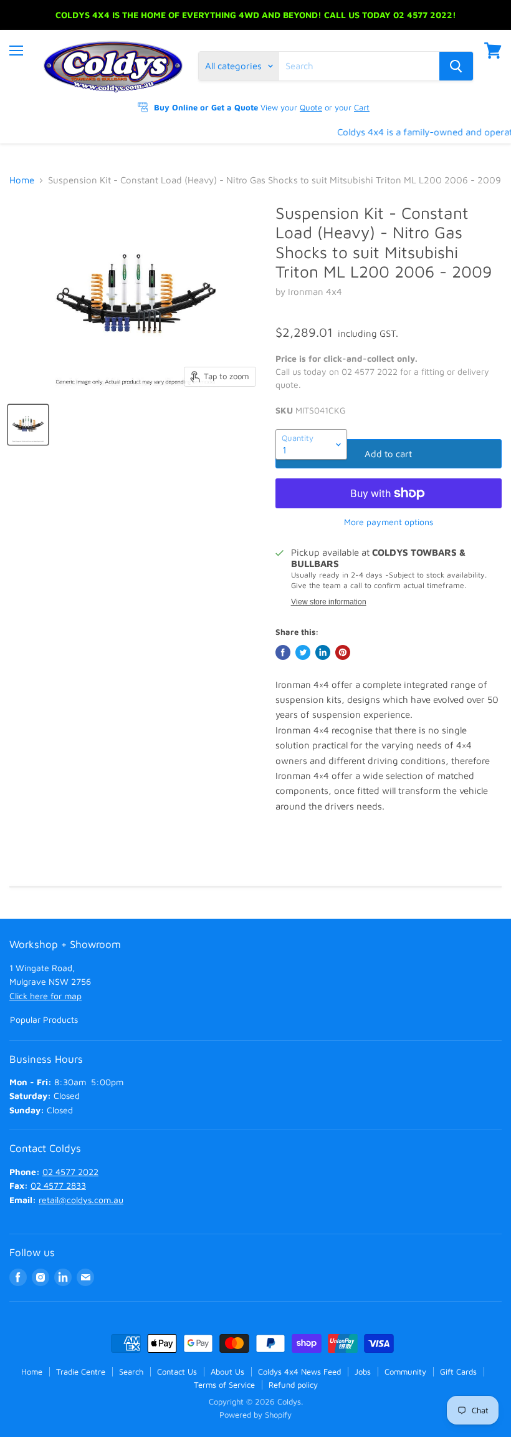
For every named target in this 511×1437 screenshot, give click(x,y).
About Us (227, 1372)
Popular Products (44, 1019)
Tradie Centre (80, 1372)
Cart (362, 107)
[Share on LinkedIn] (322, 652)
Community (405, 1372)
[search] (359, 66)
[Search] (456, 66)
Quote (311, 107)
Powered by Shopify (255, 1415)
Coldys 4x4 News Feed (299, 1372)
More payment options (388, 522)
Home (21, 180)
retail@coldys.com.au (81, 1199)
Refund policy (293, 1385)
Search (131, 1372)
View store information (328, 602)
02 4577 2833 (58, 1185)
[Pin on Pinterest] (342, 652)
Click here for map (45, 995)
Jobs (363, 1372)
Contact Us (177, 1372)
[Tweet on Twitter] (302, 652)
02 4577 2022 (70, 1171)
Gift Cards (458, 1372)
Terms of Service (224, 1385)
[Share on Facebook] (282, 652)
